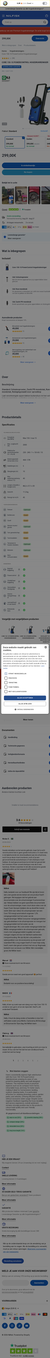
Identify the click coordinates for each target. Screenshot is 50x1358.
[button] (25, 709)
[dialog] (25, 679)
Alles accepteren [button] (25, 698)
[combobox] (46, 647)
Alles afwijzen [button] (25, 704)
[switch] (45, 3)
